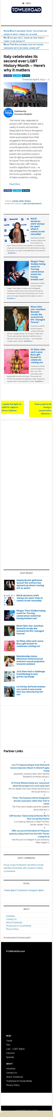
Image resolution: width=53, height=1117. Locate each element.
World (28, 201)
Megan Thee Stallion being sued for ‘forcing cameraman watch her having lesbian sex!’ (38, 270)
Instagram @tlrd (36, 890)
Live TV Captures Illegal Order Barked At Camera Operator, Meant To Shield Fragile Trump (29, 768)
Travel (9, 1040)
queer (18, 137)
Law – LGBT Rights (15, 1049)
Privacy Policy (12, 929)
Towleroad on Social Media (18, 926)
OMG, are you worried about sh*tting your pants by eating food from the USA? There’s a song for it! (29, 834)
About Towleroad (14, 922)
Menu (28, 3)
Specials (10, 1057)
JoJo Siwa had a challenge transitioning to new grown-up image (30, 674)
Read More (14, 184)
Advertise (10, 916)
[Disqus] (26, 458)
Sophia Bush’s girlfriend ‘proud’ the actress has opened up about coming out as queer (30, 584)
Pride (21, 201)
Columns (10, 1053)
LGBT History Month (32, 204)
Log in (35, 1110)
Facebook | (22, 890)
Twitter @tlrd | (10, 890)
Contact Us (11, 919)
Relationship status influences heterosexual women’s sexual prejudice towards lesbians (30, 660)
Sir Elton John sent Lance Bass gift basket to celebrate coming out (38, 356)
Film (8, 1045)
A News (15, 201)
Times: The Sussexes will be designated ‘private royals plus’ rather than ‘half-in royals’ (30, 801)
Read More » (12, 253)
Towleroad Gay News (26, 10)
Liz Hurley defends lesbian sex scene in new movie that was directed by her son (30, 690)
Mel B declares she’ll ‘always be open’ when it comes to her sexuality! (38, 226)
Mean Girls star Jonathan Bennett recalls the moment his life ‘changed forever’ (38, 314)
